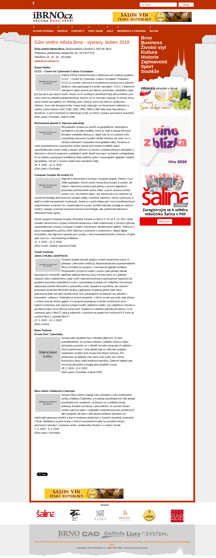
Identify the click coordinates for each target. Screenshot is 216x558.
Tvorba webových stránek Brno (61, 542)
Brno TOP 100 (121, 542)
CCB (42, 542)
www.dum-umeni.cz (46, 61)
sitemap (148, 542)
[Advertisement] (84, 459)
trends (139, 542)
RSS (36, 542)
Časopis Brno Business (89, 542)
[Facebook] (33, 3)
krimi (131, 542)
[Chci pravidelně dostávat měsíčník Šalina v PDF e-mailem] (165, 198)
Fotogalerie (107, 542)
